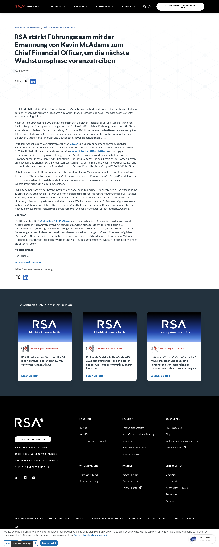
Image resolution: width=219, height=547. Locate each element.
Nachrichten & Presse (28, 27)
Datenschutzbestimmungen (66, 519)
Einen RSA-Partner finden (31, 467)
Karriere (170, 501)
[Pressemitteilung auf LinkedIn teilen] (33, 81)
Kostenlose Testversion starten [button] (180, 6)
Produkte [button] (57, 6)
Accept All (48, 542)
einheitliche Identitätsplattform (89, 151)
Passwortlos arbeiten (133, 428)
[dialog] (109, 538)
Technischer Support (89, 474)
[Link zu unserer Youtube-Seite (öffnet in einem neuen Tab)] (33, 477)
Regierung (127, 441)
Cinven (74, 143)
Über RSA (170, 474)
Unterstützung (89, 466)
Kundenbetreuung (88, 481)
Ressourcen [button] (103, 6)
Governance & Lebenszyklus (93, 441)
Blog (168, 434)
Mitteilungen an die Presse (59, 27)
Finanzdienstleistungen (134, 447)
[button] (144, 6)
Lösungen (128, 419)
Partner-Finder (130, 474)
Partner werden (130, 481)
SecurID (83, 434)
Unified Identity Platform (55, 220)
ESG (17, 527)
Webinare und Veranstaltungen (35, 461)
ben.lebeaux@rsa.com (28, 262)
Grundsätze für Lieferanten (147, 519)
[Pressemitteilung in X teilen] (25, 81)
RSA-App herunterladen (32, 447)
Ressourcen (173, 419)
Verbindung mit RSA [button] (33, 439)
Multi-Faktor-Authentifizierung (138, 434)
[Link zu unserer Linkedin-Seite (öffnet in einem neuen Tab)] (25, 477)
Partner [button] (79, 6)
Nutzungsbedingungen (29, 519)
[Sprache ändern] (149, 6)
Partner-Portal (130, 488)
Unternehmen (174, 466)
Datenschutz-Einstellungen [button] (22, 544)
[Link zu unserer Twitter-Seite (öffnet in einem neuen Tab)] (16, 477)
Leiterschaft (172, 481)
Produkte (85, 419)
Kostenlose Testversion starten (35, 454)
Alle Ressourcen (174, 428)
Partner (127, 466)
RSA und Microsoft (132, 454)
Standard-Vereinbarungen (106, 519)
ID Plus (83, 428)
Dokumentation (174, 447)
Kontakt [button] (127, 6)
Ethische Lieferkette (184, 519)
